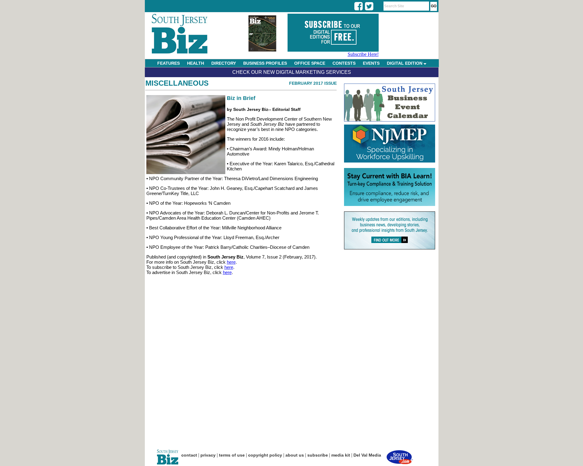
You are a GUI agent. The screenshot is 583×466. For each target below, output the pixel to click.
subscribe (317, 455)
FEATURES (168, 63)
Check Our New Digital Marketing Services (291, 72)
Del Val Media (367, 455)
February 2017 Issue (313, 83)
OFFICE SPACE (309, 63)
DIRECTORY (223, 63)
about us (294, 455)
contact (189, 455)
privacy (208, 455)
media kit (340, 455)
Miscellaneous (177, 83)
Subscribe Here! (363, 54)
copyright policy (265, 455)
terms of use (232, 455)
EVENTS (371, 63)
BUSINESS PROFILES (265, 63)
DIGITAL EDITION (405, 63)
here (231, 262)
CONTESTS (344, 63)
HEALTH (195, 63)
